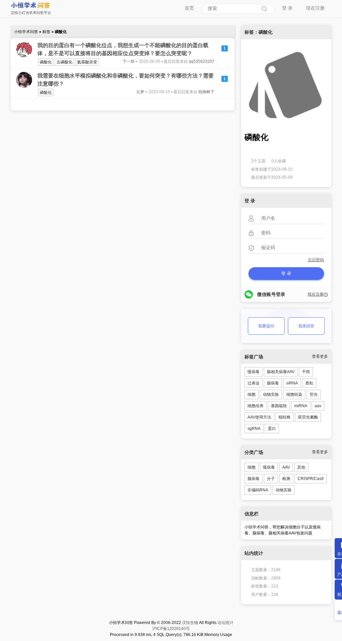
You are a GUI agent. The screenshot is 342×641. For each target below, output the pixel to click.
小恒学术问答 (26, 31)
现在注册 (315, 8)
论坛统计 (225, 622)
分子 (271, 478)
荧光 (314, 394)
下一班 (129, 61)
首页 (189, 8)
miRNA (300, 406)
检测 (286, 478)
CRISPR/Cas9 (311, 478)
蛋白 (272, 428)
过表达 (253, 383)
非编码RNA (257, 490)
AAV (286, 467)
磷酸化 (46, 62)
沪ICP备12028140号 (171, 628)
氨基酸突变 (87, 62)
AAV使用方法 (259, 417)
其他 (301, 467)
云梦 (140, 92)
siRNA (292, 383)
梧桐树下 (206, 92)
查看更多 (320, 356)
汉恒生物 (190, 622)
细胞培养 (255, 406)
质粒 (309, 383)
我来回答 (306, 326)
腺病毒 (273, 383)
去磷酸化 (64, 62)
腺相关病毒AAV (281, 371)
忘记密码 (316, 260)
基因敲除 (279, 406)
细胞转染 (294, 394)
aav (318, 406)
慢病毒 (253, 371)
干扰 (306, 371)
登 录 (287, 8)
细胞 (251, 394)
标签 (46, 31)
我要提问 (266, 326)
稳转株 (285, 417)
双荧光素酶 (308, 417)
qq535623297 (201, 61)
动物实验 (271, 394)
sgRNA (254, 428)
